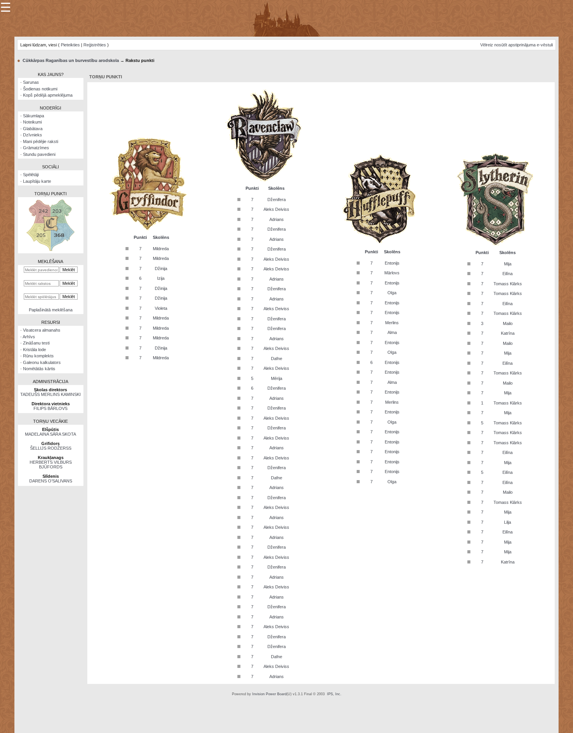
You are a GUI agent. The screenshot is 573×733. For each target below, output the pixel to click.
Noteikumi (32, 122)
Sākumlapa (33, 115)
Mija (507, 263)
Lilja (507, 522)
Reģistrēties (94, 44)
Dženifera (276, 199)
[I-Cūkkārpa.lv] (286, 18)
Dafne (276, 358)
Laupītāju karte (37, 181)
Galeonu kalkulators (42, 362)
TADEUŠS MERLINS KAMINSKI (50, 394)
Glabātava (32, 128)
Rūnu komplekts (38, 355)
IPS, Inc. (334, 694)
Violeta (161, 308)
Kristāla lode (34, 349)
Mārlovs (392, 272)
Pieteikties (70, 44)
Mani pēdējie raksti (40, 141)
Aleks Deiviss (276, 209)
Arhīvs (29, 336)
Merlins (392, 322)
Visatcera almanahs (41, 330)
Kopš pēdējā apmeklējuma (48, 95)
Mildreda (161, 248)
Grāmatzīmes (36, 147)
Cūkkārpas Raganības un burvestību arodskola (71, 60)
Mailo (508, 323)
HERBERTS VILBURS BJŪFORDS (51, 464)
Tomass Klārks (507, 283)
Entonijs (392, 263)
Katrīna (508, 333)
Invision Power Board (269, 694)
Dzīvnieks (32, 134)
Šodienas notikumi (40, 89)
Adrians (276, 219)
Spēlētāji (31, 174)
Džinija (161, 268)
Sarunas (31, 82)
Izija (160, 278)
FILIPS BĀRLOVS (50, 408)
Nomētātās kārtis (39, 368)
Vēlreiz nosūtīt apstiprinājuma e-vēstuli (516, 44)
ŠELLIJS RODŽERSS (50, 448)
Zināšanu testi (36, 343)
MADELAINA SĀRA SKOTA (50, 434)
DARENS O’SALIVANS (50, 481)
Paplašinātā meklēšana (51, 309)
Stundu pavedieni (39, 154)
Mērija (276, 378)
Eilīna (507, 273)
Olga (391, 292)
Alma (392, 332)
